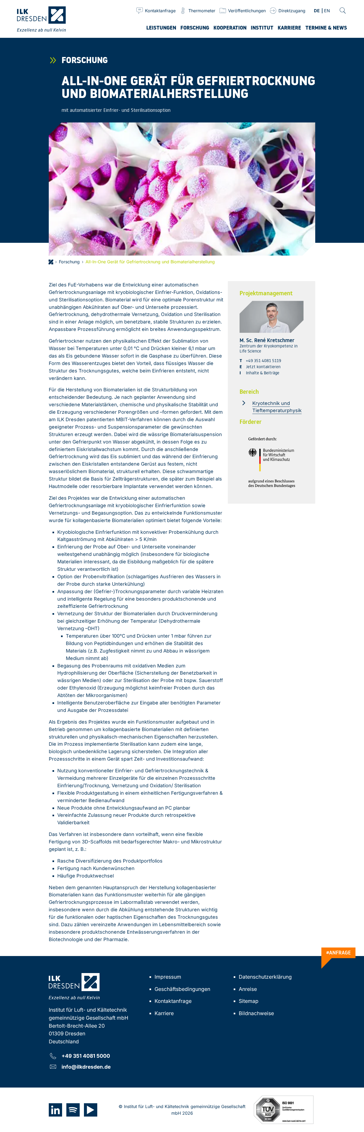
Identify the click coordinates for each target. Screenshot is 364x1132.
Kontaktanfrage (173, 1001)
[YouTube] (90, 1110)
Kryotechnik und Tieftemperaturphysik (277, 406)
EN (327, 11)
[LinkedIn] (55, 1110)
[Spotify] (73, 1110)
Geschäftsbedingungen (182, 989)
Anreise (248, 989)
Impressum (168, 977)
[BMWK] (272, 462)
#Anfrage (338, 952)
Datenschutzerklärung (265, 977)
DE (317, 11)
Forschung (69, 261)
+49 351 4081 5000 (86, 1055)
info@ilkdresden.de (86, 1066)
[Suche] (342, 10)
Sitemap (248, 1001)
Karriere (164, 1013)
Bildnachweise (256, 1013)
